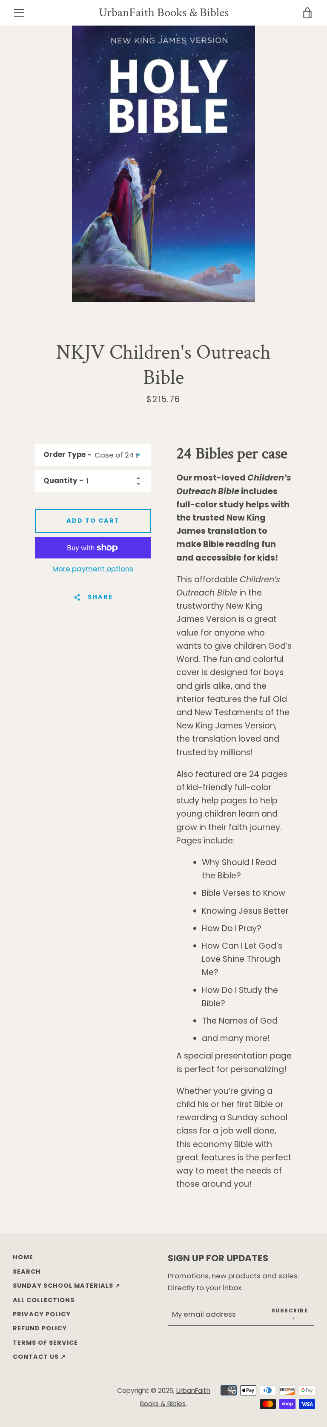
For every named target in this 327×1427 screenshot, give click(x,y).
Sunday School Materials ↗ (66, 1285)
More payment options (92, 569)
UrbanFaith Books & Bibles (164, 13)
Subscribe (290, 1310)
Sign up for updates (218, 1258)
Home (23, 1257)
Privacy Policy (42, 1314)
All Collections (44, 1300)
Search (27, 1271)
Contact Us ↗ (39, 1356)
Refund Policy (40, 1328)
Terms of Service (45, 1342)
